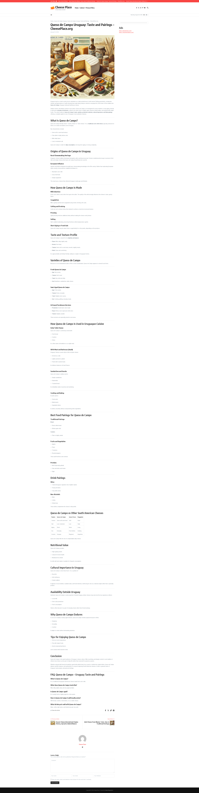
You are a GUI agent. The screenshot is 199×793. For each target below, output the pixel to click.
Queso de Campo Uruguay (60, 21)
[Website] (82, 747)
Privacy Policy (90, 8)
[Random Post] (144, 14)
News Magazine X (109, 790)
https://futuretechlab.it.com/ (126, 32)
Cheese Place (63, 7)
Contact (82, 8)
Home (77, 8)
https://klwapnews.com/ (125, 30)
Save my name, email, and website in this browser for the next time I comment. (71, 779)
